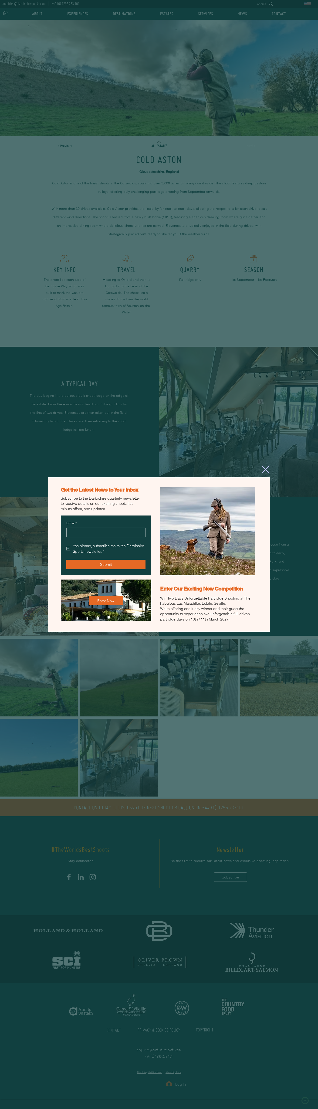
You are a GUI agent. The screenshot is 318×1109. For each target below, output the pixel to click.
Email (71, 523)
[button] (266, 469)
